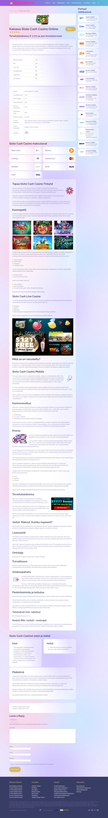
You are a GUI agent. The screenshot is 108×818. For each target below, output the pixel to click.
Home (11, 11)
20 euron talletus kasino (16, 797)
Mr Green (34, 788)
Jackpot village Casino (38, 797)
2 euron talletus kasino (15, 790)
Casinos (16, 11)
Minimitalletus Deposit (15, 786)
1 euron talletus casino (15, 788)
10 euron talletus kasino (16, 795)
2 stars (12, 721)
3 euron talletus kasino (15, 791)
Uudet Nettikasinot (59, 786)
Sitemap (78, 791)
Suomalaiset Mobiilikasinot (61, 795)
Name (11, 746)
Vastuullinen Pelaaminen (83, 788)
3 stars (13, 721)
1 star (11, 721)
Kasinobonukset (76, 3)
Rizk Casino (35, 793)
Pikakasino (35, 795)
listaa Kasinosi (80, 786)
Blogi (93, 3)
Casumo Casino (36, 786)
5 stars (16, 721)
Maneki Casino (36, 791)
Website (11, 758)
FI (98, 3)
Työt (53, 3)
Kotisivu (47, 3)
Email (11, 752)
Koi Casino (35, 790)
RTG (26, 98)
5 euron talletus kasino (15, 793)
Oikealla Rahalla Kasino (60, 791)
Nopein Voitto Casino (60, 790)
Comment (12, 727)
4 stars (15, 721)
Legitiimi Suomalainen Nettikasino (64, 793)
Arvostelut (87, 3)
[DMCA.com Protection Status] (64, 810)
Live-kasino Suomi (59, 797)
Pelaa (69, 29)
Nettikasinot (60, 3)
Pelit (68, 3)
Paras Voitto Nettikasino (61, 788)
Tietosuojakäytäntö (81, 790)
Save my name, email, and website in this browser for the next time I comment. (32, 764)
